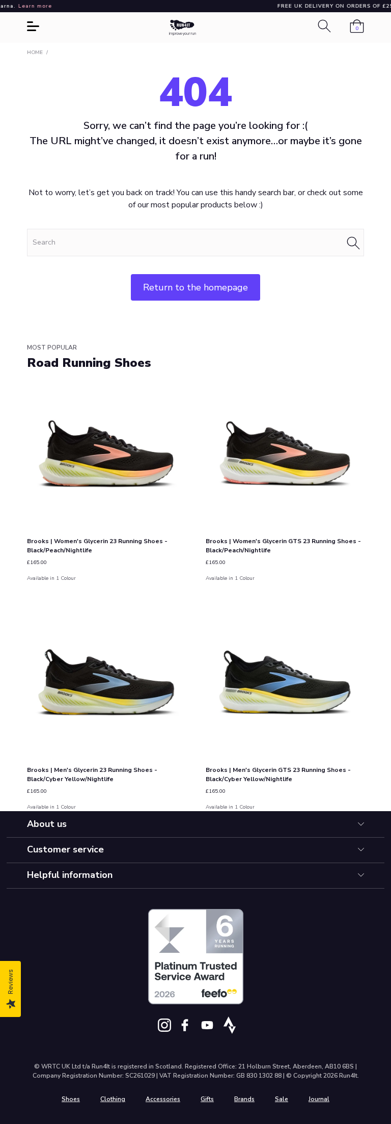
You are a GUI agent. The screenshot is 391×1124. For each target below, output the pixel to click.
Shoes (71, 1099)
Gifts (207, 1099)
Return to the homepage (195, 287)
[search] (195, 242)
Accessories (163, 1099)
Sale (281, 1099)
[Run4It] (183, 28)
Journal (319, 1099)
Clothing (112, 1099)
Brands (244, 1099)
